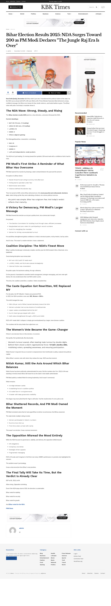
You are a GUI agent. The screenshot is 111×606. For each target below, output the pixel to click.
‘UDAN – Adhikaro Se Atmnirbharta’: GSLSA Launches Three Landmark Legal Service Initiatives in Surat (86, 172)
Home (10, 14)
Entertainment (83, 14)
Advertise (12, 1)
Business (45, 14)
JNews (12, 573)
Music (52, 560)
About (7, 1)
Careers (18, 1)
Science (57, 14)
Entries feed (77, 556)
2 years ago (91, 124)
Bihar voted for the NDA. (17, 504)
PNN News (9, 508)
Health (53, 553)
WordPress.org (78, 561)
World (22, 14)
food (41, 562)
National (13, 29)
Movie (53, 558)
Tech (69, 14)
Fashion (42, 560)
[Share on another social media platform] (69, 93)
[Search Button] (97, 7)
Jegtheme (43, 573)
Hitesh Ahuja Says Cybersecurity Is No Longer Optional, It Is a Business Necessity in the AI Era (92, 209)
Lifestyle (98, 14)
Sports (64, 558)
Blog (41, 553)
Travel (64, 562)
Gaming (42, 564)
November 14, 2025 (19, 51)
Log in (75, 553)
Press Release (66, 553)
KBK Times (55, 7)
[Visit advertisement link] (55, 24)
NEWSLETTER (16, 7)
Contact (24, 1)
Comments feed (78, 558)
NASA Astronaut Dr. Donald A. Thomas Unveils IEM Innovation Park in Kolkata (92, 186)
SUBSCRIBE (11, 558)
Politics (33, 14)
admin (9, 51)
